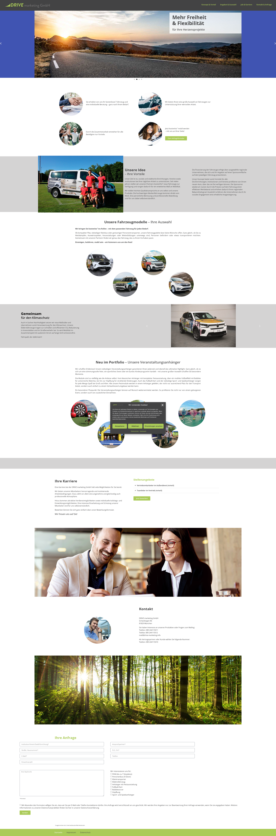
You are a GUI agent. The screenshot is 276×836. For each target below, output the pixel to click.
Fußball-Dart (117, 787)
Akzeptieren (119, 426)
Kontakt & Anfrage (264, 4)
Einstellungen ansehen (153, 426)
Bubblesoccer (117, 789)
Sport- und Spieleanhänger (123, 795)
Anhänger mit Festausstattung (124, 784)
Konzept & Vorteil (209, 4)
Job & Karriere (246, 4)
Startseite (58, 832)
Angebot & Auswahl (228, 4)
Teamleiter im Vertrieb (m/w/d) (149, 490)
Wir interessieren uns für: (120, 771)
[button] (163, 405)
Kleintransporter (119, 779)
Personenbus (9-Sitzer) (121, 777)
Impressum (143, 431)
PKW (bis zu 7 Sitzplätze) (122, 774)
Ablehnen (135, 426)
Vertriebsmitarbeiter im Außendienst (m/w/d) (155, 485)
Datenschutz (135, 431)
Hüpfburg (116, 792)
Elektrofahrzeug (118, 782)
